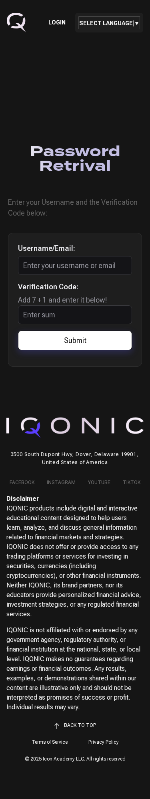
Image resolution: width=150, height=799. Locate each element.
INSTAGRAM (61, 482)
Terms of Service (50, 742)
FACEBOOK (22, 482)
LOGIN (57, 23)
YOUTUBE (99, 482)
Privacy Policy (103, 742)
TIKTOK (131, 482)
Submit (75, 340)
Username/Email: (46, 248)
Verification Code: (48, 286)
